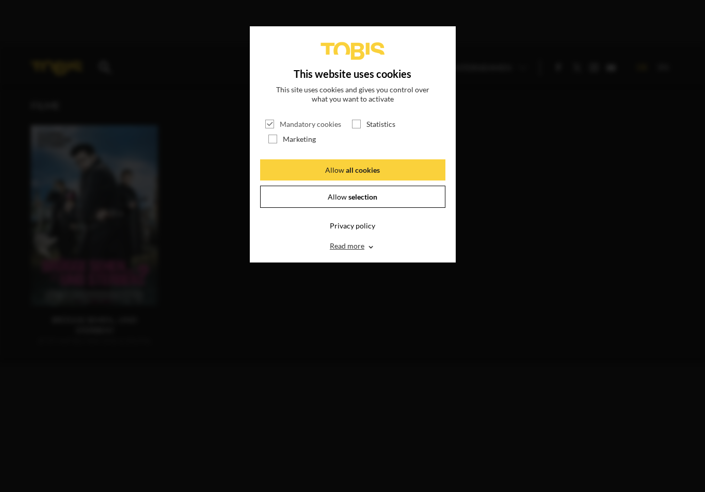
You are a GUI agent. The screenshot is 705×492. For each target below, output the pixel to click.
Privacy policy (352, 225)
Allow (352, 170)
